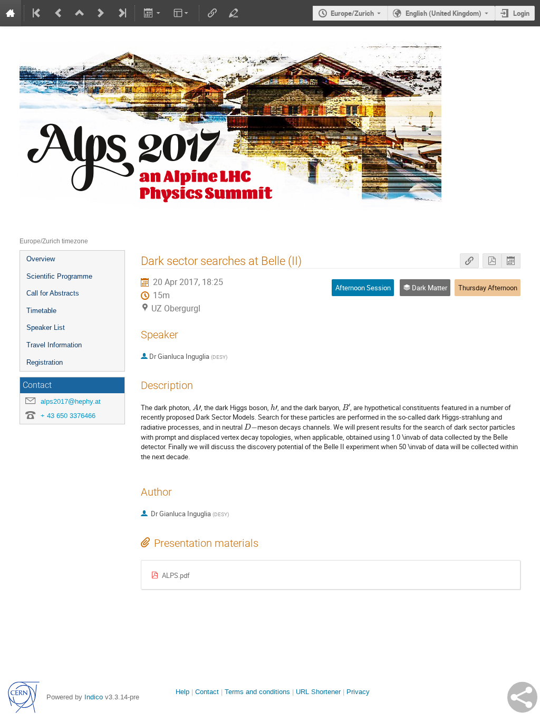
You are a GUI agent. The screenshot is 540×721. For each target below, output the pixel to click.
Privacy (358, 691)
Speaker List (45, 327)
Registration (44, 362)
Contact (207, 691)
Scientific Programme (59, 276)
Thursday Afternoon (487, 287)
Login (521, 13)
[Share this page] (522, 697)
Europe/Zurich (352, 13)
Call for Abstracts (52, 293)
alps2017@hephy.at (71, 401)
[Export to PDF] (492, 261)
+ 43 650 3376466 (68, 415)
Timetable (41, 311)
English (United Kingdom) (443, 13)
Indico (93, 696)
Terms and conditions (257, 691)
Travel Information (54, 345)
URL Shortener (318, 691)
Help (182, 691)
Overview (40, 259)
